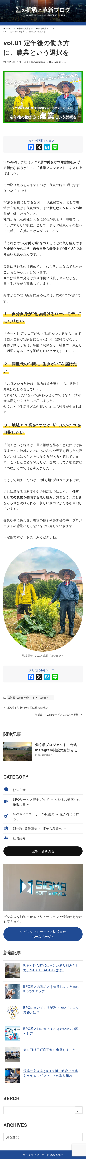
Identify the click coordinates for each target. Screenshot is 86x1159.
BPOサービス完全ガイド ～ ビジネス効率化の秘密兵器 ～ (46, 801)
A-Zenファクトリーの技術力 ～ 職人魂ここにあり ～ (46, 816)
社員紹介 (19, 838)
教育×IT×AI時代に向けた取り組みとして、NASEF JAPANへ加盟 (51, 967)
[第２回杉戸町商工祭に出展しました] (12, 1055)
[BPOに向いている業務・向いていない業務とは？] (12, 1013)
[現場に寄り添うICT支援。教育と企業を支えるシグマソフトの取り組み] (12, 1076)
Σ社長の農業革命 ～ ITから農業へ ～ (46, 61)
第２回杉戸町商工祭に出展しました (50, 1049)
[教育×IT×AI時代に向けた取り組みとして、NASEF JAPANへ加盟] (12, 971)
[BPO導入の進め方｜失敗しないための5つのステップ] (12, 992)
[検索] (78, 1110)
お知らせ (19, 789)
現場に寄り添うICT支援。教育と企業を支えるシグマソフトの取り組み (50, 1073)
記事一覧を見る (43, 851)
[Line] (55, 147)
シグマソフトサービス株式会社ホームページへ (43, 934)
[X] (39, 147)
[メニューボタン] (80, 11)
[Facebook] (31, 147)
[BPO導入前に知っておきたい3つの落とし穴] (12, 1034)
